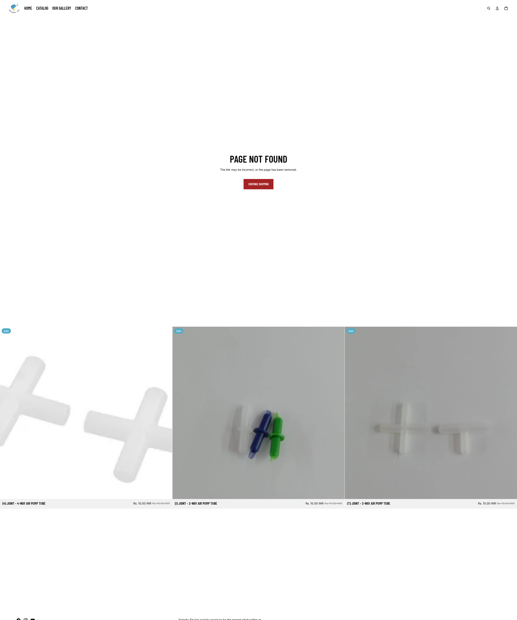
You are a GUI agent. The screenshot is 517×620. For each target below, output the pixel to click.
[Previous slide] (351, 412)
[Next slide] (511, 412)
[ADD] (166, 492)
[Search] (488, 8)
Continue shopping (258, 184)
